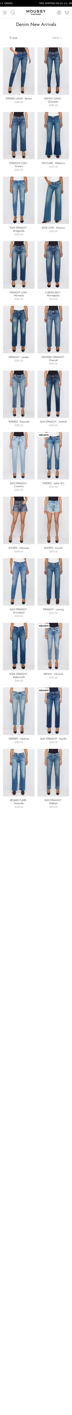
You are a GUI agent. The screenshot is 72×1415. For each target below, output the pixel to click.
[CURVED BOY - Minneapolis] (53, 265)
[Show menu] (4, 12)
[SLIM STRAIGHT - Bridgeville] (19, 200)
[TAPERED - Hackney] (19, 711)
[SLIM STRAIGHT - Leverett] (53, 394)
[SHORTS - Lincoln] (53, 520)
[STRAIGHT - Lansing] (53, 582)
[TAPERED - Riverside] (19, 394)
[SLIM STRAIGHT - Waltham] (53, 772)
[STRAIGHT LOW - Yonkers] (19, 136)
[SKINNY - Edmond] (53, 646)
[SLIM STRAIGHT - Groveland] (19, 582)
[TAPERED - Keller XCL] (53, 456)
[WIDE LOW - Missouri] (53, 200)
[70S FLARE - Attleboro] (53, 136)
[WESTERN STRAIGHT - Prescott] (53, 329)
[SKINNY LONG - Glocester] (53, 71)
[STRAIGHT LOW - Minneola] (19, 265)
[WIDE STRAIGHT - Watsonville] (19, 646)
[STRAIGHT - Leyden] (19, 329)
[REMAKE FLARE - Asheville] (19, 772)
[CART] (67, 12)
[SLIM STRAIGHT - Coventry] (19, 456)
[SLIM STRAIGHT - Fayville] (53, 711)
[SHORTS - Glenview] (19, 520)
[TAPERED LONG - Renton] (19, 71)
